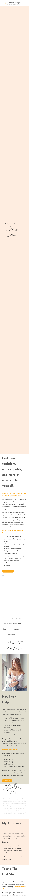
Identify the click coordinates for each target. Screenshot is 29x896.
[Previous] (5, 799)
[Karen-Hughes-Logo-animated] (12, 3)
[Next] (23, 799)
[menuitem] (25, 3)
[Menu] (25, 3)
